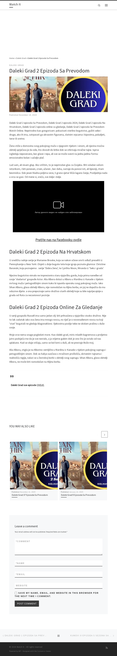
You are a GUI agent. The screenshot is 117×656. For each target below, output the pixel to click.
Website (22, 585)
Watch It (20, 647)
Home (11, 58)
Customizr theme (44, 651)
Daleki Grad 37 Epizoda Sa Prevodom (30, 494)
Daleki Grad (21, 58)
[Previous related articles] (97, 434)
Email (20, 574)
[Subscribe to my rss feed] (107, 648)
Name (20, 563)
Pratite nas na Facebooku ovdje (58, 239)
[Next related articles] (104, 434)
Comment (23, 541)
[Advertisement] (58, 35)
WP (20, 651)
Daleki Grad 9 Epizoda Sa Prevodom (78, 494)
